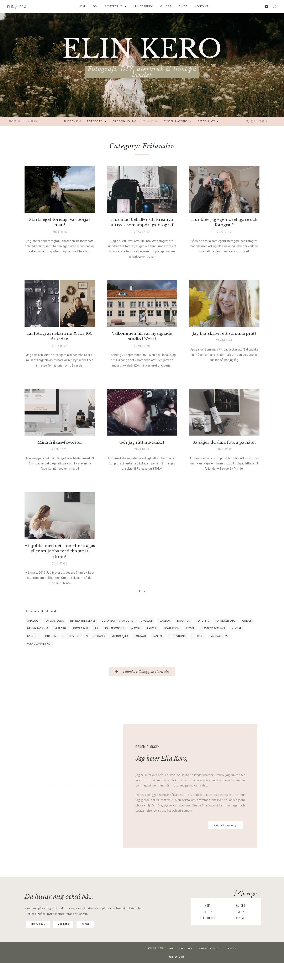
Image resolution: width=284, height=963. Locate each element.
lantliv (152, 628)
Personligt (206, 121)
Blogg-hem (72, 121)
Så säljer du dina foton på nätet (224, 442)
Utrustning (177, 636)
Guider (166, 6)
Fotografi (95, 121)
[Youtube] (266, 6)
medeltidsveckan (213, 628)
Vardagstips (219, 636)
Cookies (231, 948)
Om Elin (207, 912)
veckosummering (39, 644)
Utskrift (198, 636)
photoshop (71, 636)
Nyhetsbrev (143, 6)
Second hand (95, 636)
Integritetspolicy (210, 948)
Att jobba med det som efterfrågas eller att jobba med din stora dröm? (60, 551)
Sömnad (140, 636)
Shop (183, 6)
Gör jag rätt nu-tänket (141, 442)
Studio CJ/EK (119, 636)
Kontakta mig (177, 956)
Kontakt (202, 6)
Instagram (80, 628)
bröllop (147, 620)
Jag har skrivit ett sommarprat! (224, 333)
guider (247, 620)
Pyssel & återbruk (177, 121)
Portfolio (114, 6)
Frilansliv (150, 121)
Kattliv (136, 628)
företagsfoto (225, 620)
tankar (158, 636)
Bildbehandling (124, 121)
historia (61, 628)
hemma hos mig (37, 628)
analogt (33, 620)
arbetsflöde (55, 620)
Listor (190, 628)
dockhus (183, 620)
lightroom (172, 628)
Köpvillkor (185, 948)
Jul (97, 628)
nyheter (32, 636)
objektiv (50, 636)
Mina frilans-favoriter (59, 442)
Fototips (202, 620)
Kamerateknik (114, 628)
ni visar (237, 628)
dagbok (164, 620)
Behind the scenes (82, 620)
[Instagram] (274, 6)
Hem (82, 6)
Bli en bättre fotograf (118, 620)
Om (95, 6)
